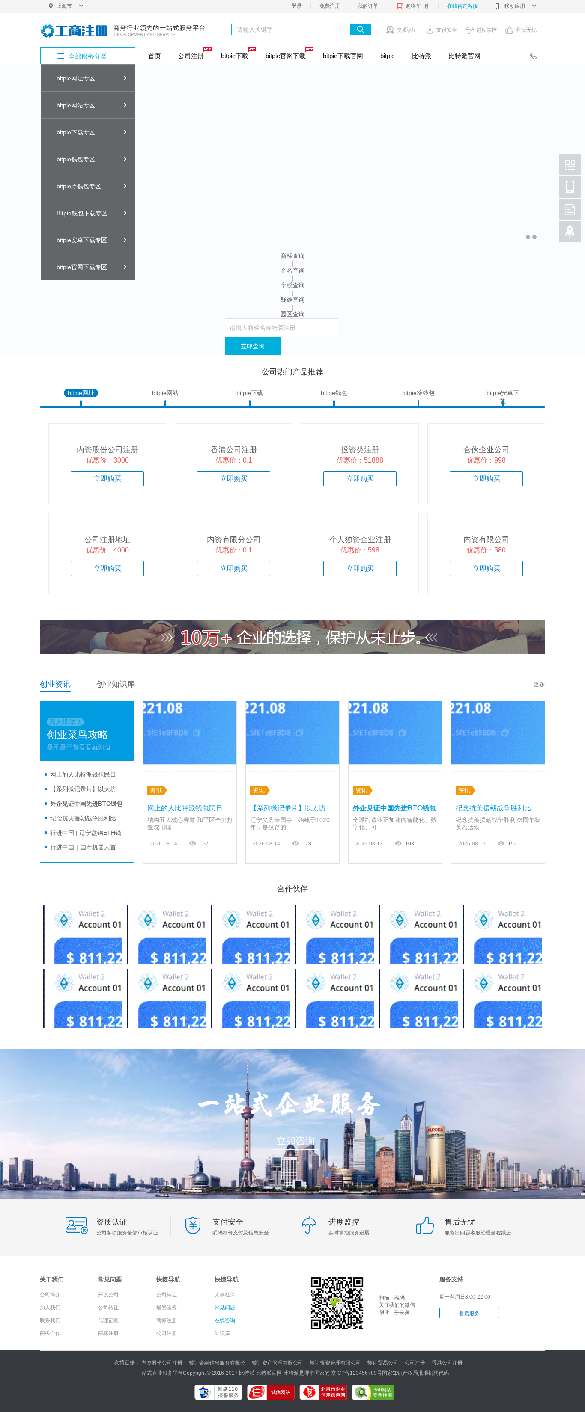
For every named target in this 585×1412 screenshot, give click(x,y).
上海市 (64, 6)
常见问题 (225, 1307)
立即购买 (107, 478)
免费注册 (329, 6)
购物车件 (418, 6)
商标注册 (108, 1333)
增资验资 (166, 1307)
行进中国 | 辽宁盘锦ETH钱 (85, 832)
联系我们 (50, 1320)
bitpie (387, 55)
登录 (297, 6)
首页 (154, 55)
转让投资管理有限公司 (335, 1363)
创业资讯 (55, 684)
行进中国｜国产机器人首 (83, 847)
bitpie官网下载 (286, 55)
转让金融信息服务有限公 (217, 1363)
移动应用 (514, 6)
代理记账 (108, 1320)
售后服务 (469, 1314)
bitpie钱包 (334, 392)
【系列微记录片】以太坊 (83, 789)
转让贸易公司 (382, 1363)
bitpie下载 (234, 55)
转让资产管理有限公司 (277, 1363)
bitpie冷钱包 (418, 392)
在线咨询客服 (462, 6)
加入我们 (50, 1307)
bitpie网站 (165, 392)
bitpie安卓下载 (503, 393)
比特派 (421, 55)
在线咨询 (225, 1320)
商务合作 (50, 1333)
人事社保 (225, 1294)
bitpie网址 (81, 392)
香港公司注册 (447, 1363)
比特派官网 (464, 55)
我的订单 (368, 6)
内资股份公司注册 (161, 1363)
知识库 (222, 1333)
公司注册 (191, 55)
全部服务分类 (88, 56)
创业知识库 (115, 684)
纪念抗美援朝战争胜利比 (83, 818)
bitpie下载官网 (343, 55)
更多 (539, 684)
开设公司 (108, 1294)
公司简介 (50, 1294)
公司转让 (108, 1307)
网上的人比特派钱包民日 (83, 774)
